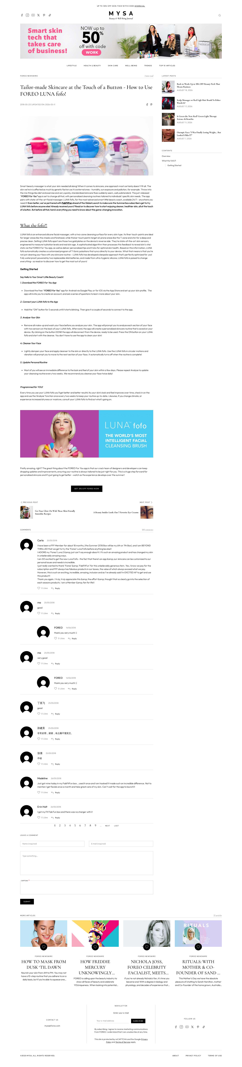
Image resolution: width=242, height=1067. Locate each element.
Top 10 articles (167, 66)
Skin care (113, 66)
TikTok (50, 15)
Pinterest (44, 15)
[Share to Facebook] (147, 104)
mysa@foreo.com (52, 1025)
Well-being (131, 66)
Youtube (33, 15)
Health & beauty (92, 66)
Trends (148, 66)
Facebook (22, 15)
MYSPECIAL (140, 6)
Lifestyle (72, 66)
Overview (166, 156)
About (175, 1056)
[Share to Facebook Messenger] (151, 104)
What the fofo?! (169, 160)
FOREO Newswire (29, 76)
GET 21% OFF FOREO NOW (86, 489)
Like (38, 588)
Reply (57, 588)
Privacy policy (193, 1056)
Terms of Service (123, 1042)
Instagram (27, 15)
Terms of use (215, 1056)
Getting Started (174, 165)
